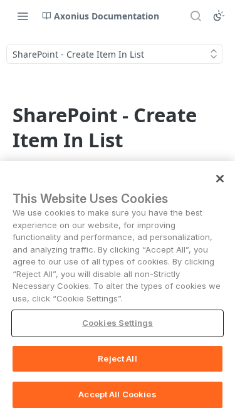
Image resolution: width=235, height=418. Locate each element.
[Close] (220, 178)
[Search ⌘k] (195, 16)
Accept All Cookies (117, 394)
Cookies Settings (117, 323)
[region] (117, 289)
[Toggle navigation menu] (23, 16)
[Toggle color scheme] (219, 16)
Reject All (117, 358)
